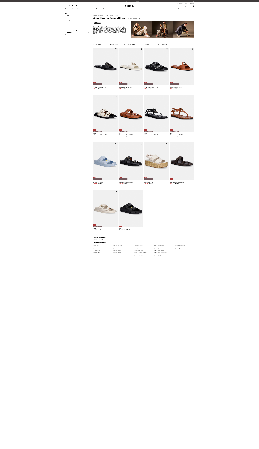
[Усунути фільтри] (193, 1)
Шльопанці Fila (157, 246)
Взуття (78, 8)
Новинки (67, 8)
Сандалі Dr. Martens (138, 246)
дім (77, 5)
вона (66, 5)
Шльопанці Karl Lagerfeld (159, 250)
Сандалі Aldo (116, 255)
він (70, 5)
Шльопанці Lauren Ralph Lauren (160, 252)
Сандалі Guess (96, 245)
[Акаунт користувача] (186, 6)
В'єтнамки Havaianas (117, 248)
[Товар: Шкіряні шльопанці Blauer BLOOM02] (156, 66)
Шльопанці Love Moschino (180, 245)
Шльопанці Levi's (157, 254)
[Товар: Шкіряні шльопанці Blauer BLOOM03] (131, 113)
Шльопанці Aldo (137, 254)
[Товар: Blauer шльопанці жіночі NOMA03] (105, 161)
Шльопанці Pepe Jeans (179, 248)
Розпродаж (112, 8)
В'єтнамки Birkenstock (117, 245)
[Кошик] (193, 6)
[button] (100, 42)
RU (181, 5)
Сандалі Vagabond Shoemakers (140, 252)
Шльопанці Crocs (96, 255)
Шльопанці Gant (157, 248)
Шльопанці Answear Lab (159, 245)
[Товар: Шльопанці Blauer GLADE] (105, 208)
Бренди (105, 8)
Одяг (73, 8)
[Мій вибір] (189, 6)
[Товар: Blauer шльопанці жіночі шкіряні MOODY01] (105, 66)
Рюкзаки (120, 8)
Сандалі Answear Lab (138, 245)
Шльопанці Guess (96, 252)
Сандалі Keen (95, 248)
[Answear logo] (129, 5)
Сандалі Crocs (96, 246)
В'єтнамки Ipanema (117, 250)
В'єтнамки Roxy (116, 254)
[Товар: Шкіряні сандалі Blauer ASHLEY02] (156, 113)
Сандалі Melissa (137, 248)
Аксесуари (85, 8)
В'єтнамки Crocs (116, 246)
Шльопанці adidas (96, 250)
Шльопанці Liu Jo (157, 255)
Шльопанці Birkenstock (97, 254)
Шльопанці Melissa (178, 246)
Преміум (98, 8)
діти (73, 5)
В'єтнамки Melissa (117, 252)
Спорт (92, 8)
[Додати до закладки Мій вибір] (116, 49)
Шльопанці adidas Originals (139, 255)
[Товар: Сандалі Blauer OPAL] (156, 161)
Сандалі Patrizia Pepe (138, 250)
